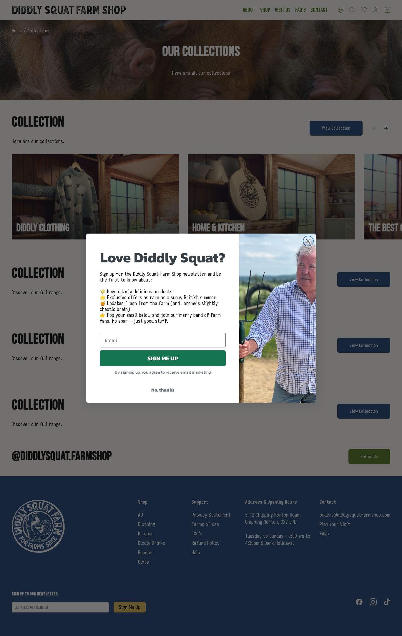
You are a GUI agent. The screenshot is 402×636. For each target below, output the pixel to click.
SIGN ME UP (162, 358)
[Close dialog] (308, 241)
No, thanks (163, 389)
